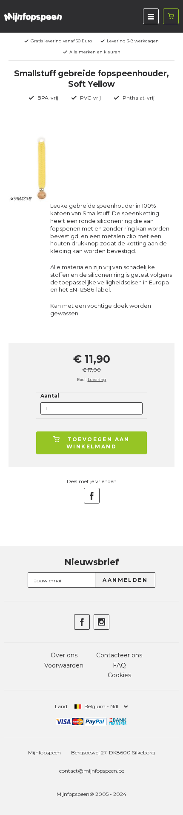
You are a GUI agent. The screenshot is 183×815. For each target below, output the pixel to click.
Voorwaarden (63, 665)
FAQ (119, 665)
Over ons (64, 655)
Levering (97, 379)
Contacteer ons (119, 655)
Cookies (119, 675)
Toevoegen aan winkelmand (98, 443)
